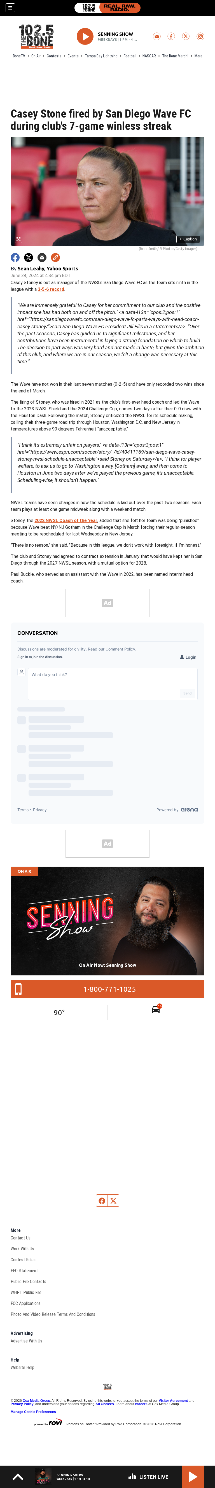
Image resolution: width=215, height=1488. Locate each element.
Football (130, 56)
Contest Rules (23, 1259)
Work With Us (22, 1248)
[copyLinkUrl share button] (55, 257)
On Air (36, 56)
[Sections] (10, 7)
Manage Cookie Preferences (33, 1412)
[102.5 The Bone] (107, 7)
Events (73, 56)
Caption (188, 239)
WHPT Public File (26, 1292)
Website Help (22, 1367)
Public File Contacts (28, 1281)
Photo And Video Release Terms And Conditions (53, 1314)
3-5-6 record (51, 289)
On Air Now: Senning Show (107, 965)
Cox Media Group (36, 1401)
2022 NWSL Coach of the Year (65, 520)
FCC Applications (26, 1303)
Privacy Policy (22, 1404)
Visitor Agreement (173, 1401)
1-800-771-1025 (109, 989)
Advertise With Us (26, 1341)
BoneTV (19, 56)
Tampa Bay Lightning (101, 56)
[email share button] (42, 257)
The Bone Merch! (175, 56)
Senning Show (115, 34)
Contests (54, 56)
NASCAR (149, 56)
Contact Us (21, 1238)
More (198, 56)
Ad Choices (104, 1404)
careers (141, 1404)
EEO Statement (24, 1270)
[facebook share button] (15, 257)
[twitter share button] (28, 257)
